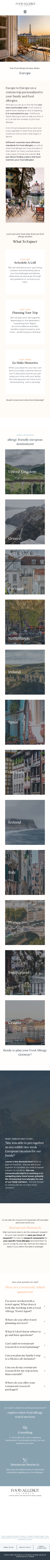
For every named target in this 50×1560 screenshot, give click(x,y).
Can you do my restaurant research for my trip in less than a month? (21, 1371)
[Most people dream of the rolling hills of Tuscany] (36, 1508)
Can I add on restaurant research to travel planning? (22, 1345)
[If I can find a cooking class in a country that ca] (14, 1520)
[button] (25, 1306)
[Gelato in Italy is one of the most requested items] (36, 1520)
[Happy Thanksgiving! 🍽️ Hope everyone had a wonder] (14, 1508)
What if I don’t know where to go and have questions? (23, 1333)
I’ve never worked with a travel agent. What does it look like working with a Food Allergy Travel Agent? (23, 1306)
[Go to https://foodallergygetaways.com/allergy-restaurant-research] (25, 1466)
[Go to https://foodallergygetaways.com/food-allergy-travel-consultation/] (25, 1435)
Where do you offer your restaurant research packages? (20, 1386)
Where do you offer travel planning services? (21, 1321)
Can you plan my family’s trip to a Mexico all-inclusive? (23, 1357)
